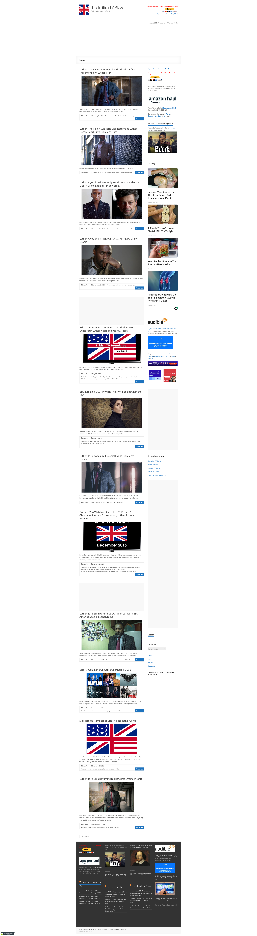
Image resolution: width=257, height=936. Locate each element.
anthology (93, 377)
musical (101, 571)
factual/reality (131, 377)
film (116, 116)
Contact (150, 655)
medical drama (131, 441)
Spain (160, 116)
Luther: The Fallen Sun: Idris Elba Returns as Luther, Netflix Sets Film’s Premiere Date (108, 130)
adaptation (85, 377)
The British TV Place (107, 7)
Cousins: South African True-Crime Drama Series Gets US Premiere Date (141, 900)
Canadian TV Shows (154, 461)
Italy (156, 116)
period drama (101, 379)
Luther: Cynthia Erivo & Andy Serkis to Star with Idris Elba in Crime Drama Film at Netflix (109, 184)
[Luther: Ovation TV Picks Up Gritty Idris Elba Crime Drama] (112, 246)
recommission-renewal (112, 827)
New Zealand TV (115, 571)
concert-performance (115, 567)
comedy (84, 769)
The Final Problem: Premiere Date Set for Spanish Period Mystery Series (115, 901)
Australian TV (94, 567)
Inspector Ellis (109, 847)
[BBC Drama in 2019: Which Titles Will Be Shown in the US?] (112, 399)
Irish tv (116, 441)
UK (165, 116)
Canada (171, 354)
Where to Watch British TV (157, 475)
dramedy (88, 569)
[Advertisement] (128, 41)
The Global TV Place (141, 886)
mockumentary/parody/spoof (89, 571)
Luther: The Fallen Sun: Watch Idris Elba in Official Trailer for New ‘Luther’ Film (107, 71)
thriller (120, 116)
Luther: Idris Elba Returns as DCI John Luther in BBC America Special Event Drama (109, 615)
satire (131, 571)
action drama (86, 711)
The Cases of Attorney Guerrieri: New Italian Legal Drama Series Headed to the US (115, 909)
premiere (120, 502)
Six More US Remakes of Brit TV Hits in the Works (107, 720)
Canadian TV (100, 377)
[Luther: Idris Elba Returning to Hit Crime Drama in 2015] (111, 783)
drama (124, 377)
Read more (139, 119)
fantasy (138, 377)
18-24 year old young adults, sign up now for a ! (166, 877)
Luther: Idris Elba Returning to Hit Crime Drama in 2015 (111, 778)
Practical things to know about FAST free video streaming (166, 899)
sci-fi (107, 379)
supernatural (112, 711)
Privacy (150, 662)
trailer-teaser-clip (128, 116)
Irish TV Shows (153, 464)
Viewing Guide (172, 23)
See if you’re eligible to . (140, 874)
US (153, 359)
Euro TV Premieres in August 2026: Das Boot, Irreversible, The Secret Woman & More (116, 894)
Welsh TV (101, 443)
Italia (173, 356)
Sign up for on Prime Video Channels (115, 875)
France (168, 114)
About (150, 659)
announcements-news (113, 172)
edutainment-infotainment (99, 569)
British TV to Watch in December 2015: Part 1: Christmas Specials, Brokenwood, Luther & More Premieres (106, 515)
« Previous (85, 836)
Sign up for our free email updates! (167, 14)
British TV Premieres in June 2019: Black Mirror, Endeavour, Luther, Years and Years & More (106, 329)
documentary (117, 377)
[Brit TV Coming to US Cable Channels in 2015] (112, 674)
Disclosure (151, 666)
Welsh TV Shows (153, 471)
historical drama (86, 379)
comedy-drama (103, 567)
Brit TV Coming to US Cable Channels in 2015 (105, 669)
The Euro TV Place (115, 887)
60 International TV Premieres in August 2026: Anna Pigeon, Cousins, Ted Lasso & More (141, 893)
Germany (151, 116)
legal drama (122, 441)
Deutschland (158, 356)
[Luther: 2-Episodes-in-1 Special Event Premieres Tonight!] (112, 463)
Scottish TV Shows (154, 468)
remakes (111, 769)
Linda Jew (85, 116)
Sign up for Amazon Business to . (166, 906)
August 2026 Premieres (157, 23)
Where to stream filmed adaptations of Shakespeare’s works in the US (141, 846)
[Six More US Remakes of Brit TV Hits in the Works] (112, 725)
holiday (123, 569)
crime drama (111, 116)
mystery (133, 285)
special (112, 379)
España (150, 356)
